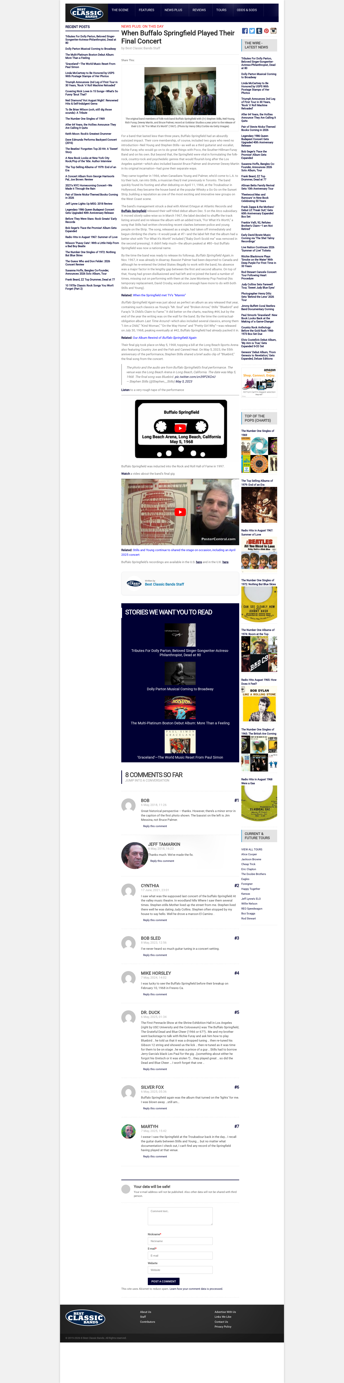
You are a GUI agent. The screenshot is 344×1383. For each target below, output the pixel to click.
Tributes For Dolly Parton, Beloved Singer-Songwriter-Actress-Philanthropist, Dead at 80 (90, 39)
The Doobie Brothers (253, 874)
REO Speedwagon (251, 908)
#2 (236, 886)
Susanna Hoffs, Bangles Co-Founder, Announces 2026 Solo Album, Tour (87, 272)
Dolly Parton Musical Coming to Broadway (90, 48)
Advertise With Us (225, 1312)
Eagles (245, 879)
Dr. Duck (150, 1012)
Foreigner (247, 884)
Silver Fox (152, 1087)
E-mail (152, 1248)
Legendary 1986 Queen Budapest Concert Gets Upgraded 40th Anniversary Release (89, 211)
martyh (149, 1126)
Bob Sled (151, 938)
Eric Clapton (248, 869)
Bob (145, 800)
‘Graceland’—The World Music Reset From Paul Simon (180, 757)
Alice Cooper (249, 854)
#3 (236, 938)
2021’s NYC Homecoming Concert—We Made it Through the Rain (88, 187)
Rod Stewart (248, 918)
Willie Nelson (249, 903)
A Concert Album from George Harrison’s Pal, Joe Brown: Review (89, 178)
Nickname (154, 1234)
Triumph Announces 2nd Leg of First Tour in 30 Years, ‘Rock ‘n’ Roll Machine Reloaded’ (91, 84)
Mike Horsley (156, 973)
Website (152, 1263)
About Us (145, 1312)
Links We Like (223, 1316)
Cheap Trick (248, 864)
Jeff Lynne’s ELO (251, 898)
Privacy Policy (223, 1326)
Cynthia (150, 885)
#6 (236, 1087)
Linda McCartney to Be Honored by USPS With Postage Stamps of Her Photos (89, 74)
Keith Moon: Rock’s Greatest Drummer (88, 133)
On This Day (153, 26)
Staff (143, 1316)
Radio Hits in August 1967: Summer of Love (91, 237)
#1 (236, 800)
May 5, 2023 (183, 381)
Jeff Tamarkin (164, 844)
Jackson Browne (251, 859)
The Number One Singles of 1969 (85, 118)
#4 (236, 973)
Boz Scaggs (248, 913)
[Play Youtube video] (180, 428)
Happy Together (250, 889)
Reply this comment (155, 826)
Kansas (245, 893)
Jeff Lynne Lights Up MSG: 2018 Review (88, 203)
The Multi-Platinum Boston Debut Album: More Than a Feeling (180, 723)
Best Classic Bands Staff (142, 48)
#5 (236, 1012)
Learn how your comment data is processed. (196, 1288)
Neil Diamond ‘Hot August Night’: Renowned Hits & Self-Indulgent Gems (91, 102)
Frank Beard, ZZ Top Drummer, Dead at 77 (90, 279)
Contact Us (221, 1321)
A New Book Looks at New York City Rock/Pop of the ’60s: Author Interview (88, 159)
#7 (236, 1126)
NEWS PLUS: (131, 26)
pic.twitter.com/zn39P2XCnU (195, 377)
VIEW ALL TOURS (251, 849)
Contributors (147, 1321)
